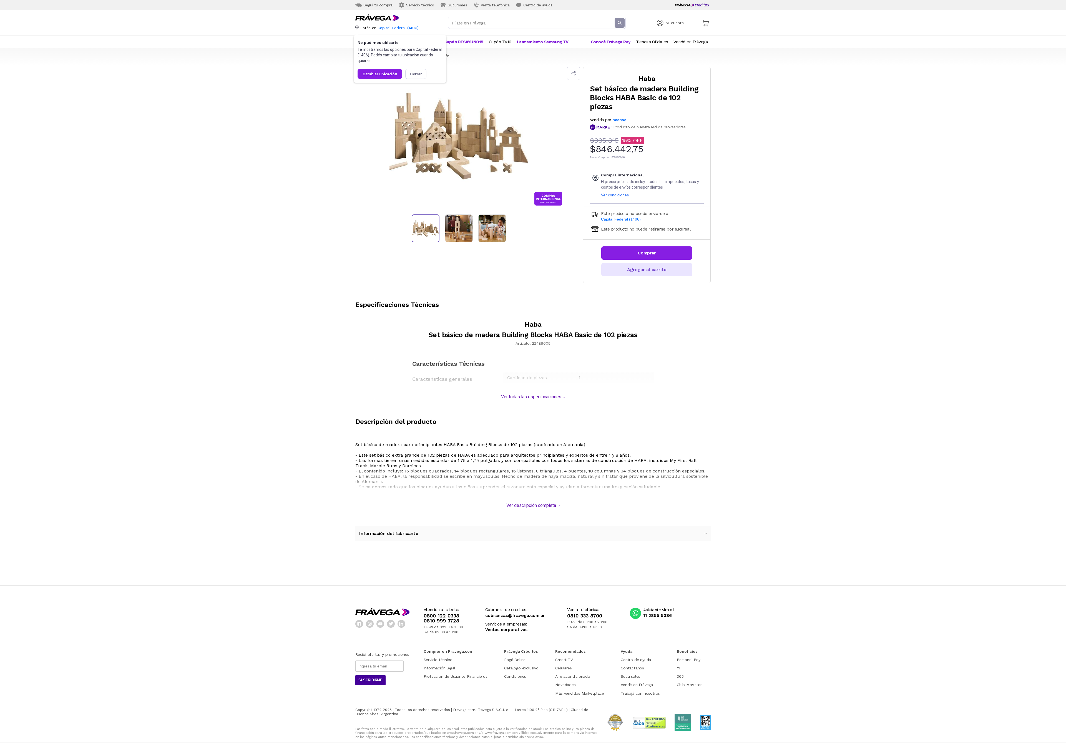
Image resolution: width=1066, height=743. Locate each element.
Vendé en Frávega (637, 684)
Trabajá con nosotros (640, 693)
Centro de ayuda (636, 659)
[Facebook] (359, 624)
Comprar (647, 253)
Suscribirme (370, 680)
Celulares (563, 668)
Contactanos (632, 668)
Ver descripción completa (531, 505)
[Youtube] (380, 624)
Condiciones (515, 676)
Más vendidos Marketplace (579, 693)
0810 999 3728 (441, 620)
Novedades (565, 684)
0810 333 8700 (584, 615)
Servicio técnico (438, 659)
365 (680, 676)
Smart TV (564, 659)
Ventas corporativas (506, 630)
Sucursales (630, 676)
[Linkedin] (401, 624)
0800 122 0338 (441, 615)
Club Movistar (689, 684)
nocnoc (619, 119)
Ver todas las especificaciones (531, 396)
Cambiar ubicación (380, 74)
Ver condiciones (615, 195)
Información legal (440, 668)
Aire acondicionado (572, 676)
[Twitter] (391, 624)
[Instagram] (370, 624)
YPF (680, 668)
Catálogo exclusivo (521, 668)
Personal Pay (688, 659)
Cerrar (416, 74)
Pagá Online (515, 659)
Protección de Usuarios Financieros (455, 676)
